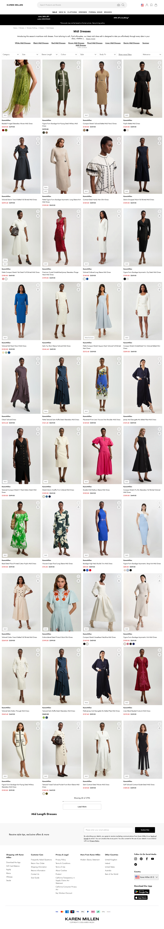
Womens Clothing (32, 28)
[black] (87, 130)
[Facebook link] (147, 858)
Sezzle (8, 880)
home (15, 28)
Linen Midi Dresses (113, 43)
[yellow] (3, 352)
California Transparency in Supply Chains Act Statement (65, 880)
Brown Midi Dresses (76, 43)
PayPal (8, 869)
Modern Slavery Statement (90, 859)
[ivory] (127, 130)
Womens (21, 28)
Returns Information (38, 870)
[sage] (6, 352)
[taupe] (46, 132)
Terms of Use (60, 867)
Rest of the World (111, 874)
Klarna (8, 873)
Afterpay (9, 877)
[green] (43, 717)
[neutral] (125, 570)
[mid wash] (49, 496)
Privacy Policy (61, 859)
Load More (82, 807)
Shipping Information (39, 867)
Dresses (41, 28)
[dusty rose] (3, 279)
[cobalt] (87, 279)
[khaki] (43, 132)
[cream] (43, 496)
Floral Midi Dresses (94, 43)
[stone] (125, 644)
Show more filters (125, 54)
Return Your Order (38, 863)
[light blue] (46, 496)
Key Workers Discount (64, 893)
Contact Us (35, 874)
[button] (142, 5)
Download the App (13, 862)
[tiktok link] (135, 864)
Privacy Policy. (94, 841)
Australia (108, 870)
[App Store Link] (141, 894)
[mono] (130, 570)
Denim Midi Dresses (132, 43)
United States (110, 867)
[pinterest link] (141, 858)
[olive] (46, 793)
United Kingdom (111, 859)
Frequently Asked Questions (41, 859)
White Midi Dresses (23, 43)
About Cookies (61, 870)
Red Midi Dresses (58, 43)
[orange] (3, 130)
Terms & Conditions (63, 863)
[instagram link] (135, 858)
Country (137, 871)
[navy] (133, 644)
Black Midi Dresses (41, 43)
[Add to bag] (38, 67)
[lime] (6, 130)
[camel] (84, 130)
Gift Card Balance (12, 866)
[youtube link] (152, 858)
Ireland (107, 863)
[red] (90, 570)
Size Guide (35, 877)
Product (58, 874)
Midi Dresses (50, 28)
